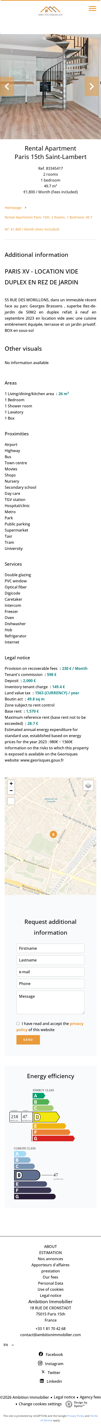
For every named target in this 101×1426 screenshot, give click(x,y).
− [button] (11, 791)
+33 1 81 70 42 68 (50, 1328)
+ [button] (11, 783)
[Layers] (88, 785)
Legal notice (64, 1397)
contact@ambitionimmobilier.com (50, 1334)
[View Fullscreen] (11, 801)
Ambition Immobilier (50, 1301)
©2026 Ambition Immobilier (24, 1397)
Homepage (13, 207)
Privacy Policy (75, 1416)
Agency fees (90, 1397)
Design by (80, 1404)
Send (28, 1039)
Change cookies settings (40, 1403)
